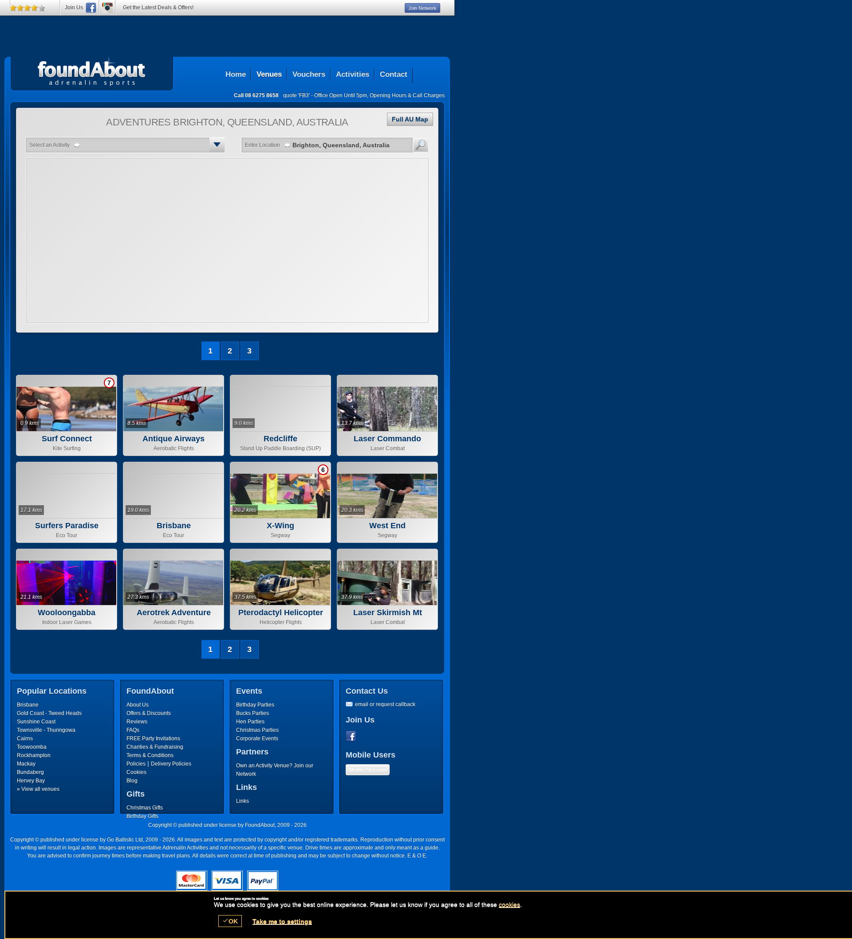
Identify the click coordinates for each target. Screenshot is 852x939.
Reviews (136, 722)
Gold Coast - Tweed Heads (49, 713)
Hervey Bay (31, 781)
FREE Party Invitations (153, 738)
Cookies (136, 772)
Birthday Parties (255, 705)
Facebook (353, 736)
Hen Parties (250, 722)
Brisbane (28, 705)
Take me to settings (282, 921)
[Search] (420, 144)
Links (242, 801)
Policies (136, 764)
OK (230, 921)
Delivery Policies (171, 764)
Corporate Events (257, 738)
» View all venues (38, 789)
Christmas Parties (257, 730)
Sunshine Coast (36, 722)
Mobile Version (367, 769)
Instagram (107, 8)
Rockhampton (34, 755)
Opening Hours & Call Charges (407, 95)
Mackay (26, 764)
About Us (137, 705)
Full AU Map (410, 119)
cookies (509, 904)
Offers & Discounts (148, 713)
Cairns (25, 738)
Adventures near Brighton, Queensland (92, 71)
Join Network (422, 8)
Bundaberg (30, 772)
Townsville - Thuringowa (46, 730)
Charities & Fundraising (154, 747)
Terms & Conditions (150, 755)
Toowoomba (32, 747)
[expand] (217, 144)
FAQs (132, 730)
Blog (132, 781)
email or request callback (385, 704)
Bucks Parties (252, 713)
